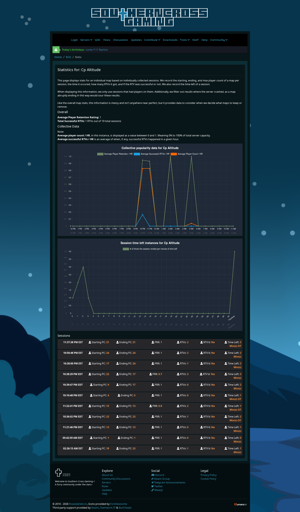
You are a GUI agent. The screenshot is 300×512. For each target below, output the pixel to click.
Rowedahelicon (78, 504)
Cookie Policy (208, 478)
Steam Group (161, 478)
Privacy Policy (209, 475)
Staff (195, 39)
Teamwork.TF (108, 507)
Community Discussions (116, 478)
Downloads (170, 39)
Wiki (97, 39)
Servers (85, 39)
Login (74, 39)
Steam (95, 507)
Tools (184, 39)
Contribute (151, 39)
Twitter (158, 486)
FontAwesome (118, 504)
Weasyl (158, 490)
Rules (105, 486)
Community (217, 39)
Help (205, 39)
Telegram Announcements (169, 482)
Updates (136, 39)
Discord (159, 475)
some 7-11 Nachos (97, 49)
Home (58, 57)
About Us (107, 475)
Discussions (120, 39)
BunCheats (125, 507)
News (106, 39)
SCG (68, 57)
